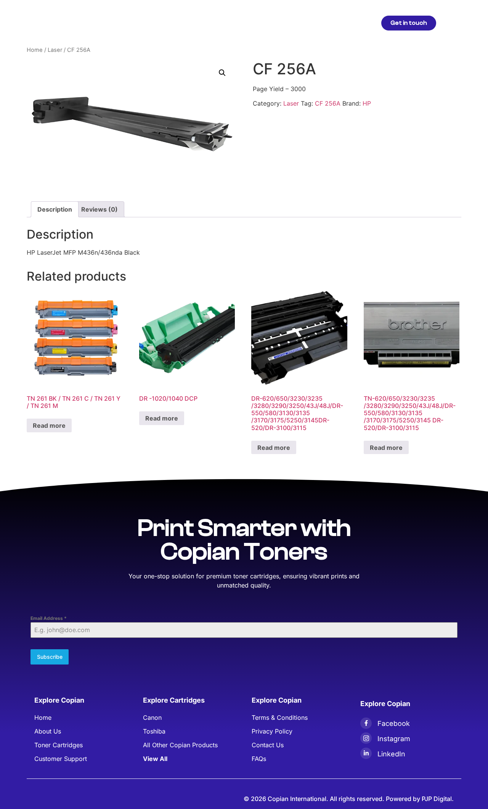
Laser (55, 50)
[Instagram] (366, 738)
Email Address (48, 618)
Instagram (393, 739)
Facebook (393, 723)
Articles (210, 22)
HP (367, 103)
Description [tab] (54, 209)
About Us (245, 22)
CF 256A (327, 103)
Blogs (277, 22)
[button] (222, 73)
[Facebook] (366, 723)
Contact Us (337, 22)
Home (143, 22)
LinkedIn (391, 754)
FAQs (303, 22)
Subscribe (50, 656)
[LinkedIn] (366, 753)
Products (175, 22)
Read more (49, 425)
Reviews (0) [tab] (99, 209)
